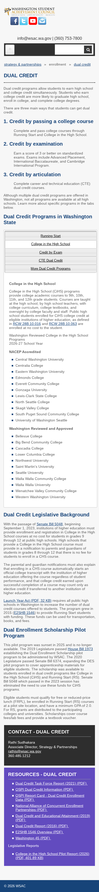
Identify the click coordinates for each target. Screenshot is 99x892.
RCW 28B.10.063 (63, 324)
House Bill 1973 (80, 649)
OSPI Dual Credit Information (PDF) (44, 789)
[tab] (51, 236)
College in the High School (50, 244)
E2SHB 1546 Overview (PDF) (39, 832)
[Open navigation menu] (9, 50)
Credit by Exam (50, 252)
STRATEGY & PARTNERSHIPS (22, 64)
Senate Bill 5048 (50, 524)
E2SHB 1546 (24, 613)
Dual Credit (82, 64)
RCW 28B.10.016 (27, 324)
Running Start (51, 236)
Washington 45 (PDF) (33, 838)
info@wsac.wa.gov (34, 38)
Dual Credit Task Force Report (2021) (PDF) (51, 783)
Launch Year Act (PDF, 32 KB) (28, 600)
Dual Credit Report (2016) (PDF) (42, 826)
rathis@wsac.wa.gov (24, 751)
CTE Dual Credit (51, 260)
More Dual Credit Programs (51, 268)
